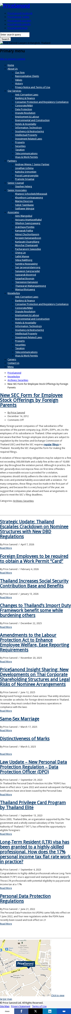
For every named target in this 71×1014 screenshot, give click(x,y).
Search (5, 39)
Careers (12, 359)
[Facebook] (21, 1011)
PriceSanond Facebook (20, 13)
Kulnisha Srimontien (25, 171)
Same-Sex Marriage (19, 718)
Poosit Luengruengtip (26, 175)
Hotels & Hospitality (25, 124)
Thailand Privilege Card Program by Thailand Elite (33, 805)
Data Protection (23, 109)
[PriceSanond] (15, 5)
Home (11, 65)
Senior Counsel (16, 182)
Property (20, 142)
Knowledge (14, 293)
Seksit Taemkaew (24, 205)
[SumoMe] (64, 1011)
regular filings (51, 444)
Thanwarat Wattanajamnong (30, 285)
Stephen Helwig (23, 186)
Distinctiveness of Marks (25, 738)
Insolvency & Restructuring (29, 131)
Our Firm (20, 72)
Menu (11, 366)
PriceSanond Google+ (19, 20)
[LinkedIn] (50, 1011)
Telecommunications (26, 153)
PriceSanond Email (17, 28)
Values (18, 79)
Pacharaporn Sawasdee (28, 249)
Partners (12, 160)
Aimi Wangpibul (23, 215)
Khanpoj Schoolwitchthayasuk (31, 193)
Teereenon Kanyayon (26, 282)
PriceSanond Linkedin (19, 24)
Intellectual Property (26, 135)
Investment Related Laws (28, 138)
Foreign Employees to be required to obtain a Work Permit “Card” (34, 559)
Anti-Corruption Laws (26, 94)
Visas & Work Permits (26, 157)
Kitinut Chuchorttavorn (27, 234)
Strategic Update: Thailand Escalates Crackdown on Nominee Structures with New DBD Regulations (34, 529)
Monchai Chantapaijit (26, 245)
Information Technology (28, 127)
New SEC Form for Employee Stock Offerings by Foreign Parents (31, 400)
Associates (13, 212)
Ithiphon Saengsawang (27, 223)
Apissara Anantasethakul (28, 219)
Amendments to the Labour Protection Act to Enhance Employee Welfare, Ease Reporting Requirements (34, 642)
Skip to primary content (12, 59)
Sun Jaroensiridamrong (27, 267)
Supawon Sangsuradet (27, 271)
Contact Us (13, 363)
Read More (6, 548)
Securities (20, 146)
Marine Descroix (24, 201)
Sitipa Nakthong (23, 260)
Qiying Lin (20, 252)
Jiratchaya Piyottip (24, 227)
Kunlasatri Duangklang (27, 241)
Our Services (14, 90)
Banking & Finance (25, 98)
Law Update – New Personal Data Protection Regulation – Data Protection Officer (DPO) (33, 766)
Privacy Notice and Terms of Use (32, 87)
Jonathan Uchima (24, 168)
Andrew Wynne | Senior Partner (32, 164)
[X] (35, 1011)
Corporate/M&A (24, 105)
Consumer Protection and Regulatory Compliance (42, 102)
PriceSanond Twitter (19, 16)
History (19, 83)
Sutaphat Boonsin (24, 278)
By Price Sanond (16, 412)
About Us (13, 68)
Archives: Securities (23, 500)
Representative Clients (27, 76)
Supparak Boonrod (25, 274)
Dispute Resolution (25, 112)
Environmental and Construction (32, 120)
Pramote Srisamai (24, 179)
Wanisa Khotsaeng (25, 289)
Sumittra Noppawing (26, 263)
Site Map (4, 1006)
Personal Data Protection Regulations (25, 898)
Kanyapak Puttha (24, 230)
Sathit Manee (22, 256)
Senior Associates (17, 190)
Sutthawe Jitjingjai (24, 208)
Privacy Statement (20, 1006)
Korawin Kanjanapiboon (28, 238)
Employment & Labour (27, 116)
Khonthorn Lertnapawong (29, 197)
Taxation (20, 149)
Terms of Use (39, 1006)
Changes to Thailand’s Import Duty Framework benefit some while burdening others (35, 610)
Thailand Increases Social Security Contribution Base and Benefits (34, 583)
